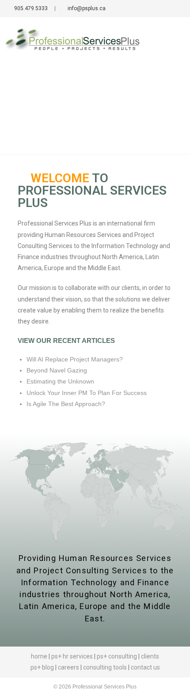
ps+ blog (42, 667)
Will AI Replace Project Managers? (75, 359)
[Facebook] (155, 9)
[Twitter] (145, 9)
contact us (145, 667)
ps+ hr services (72, 656)
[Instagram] (176, 9)
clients (150, 656)
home (39, 656)
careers (69, 667)
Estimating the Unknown (60, 381)
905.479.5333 (30, 8)
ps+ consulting (117, 656)
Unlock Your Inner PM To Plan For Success (87, 392)
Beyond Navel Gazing (57, 370)
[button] (175, 41)
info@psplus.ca (86, 8)
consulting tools (105, 667)
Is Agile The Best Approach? (66, 403)
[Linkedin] (165, 9)
